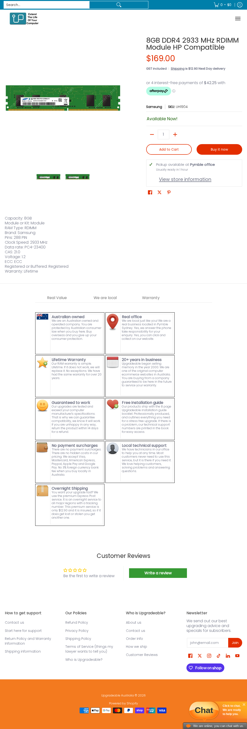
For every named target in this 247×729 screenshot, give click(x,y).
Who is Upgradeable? (84, 659)
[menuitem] (222, 5)
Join (235, 642)
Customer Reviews (142, 654)
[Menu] (238, 18)
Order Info (134, 638)
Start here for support (23, 630)
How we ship (136, 646)
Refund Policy (76, 622)
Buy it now (219, 149)
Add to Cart (169, 149)
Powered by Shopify (123, 703)
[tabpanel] (123, 414)
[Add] (175, 134)
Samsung (154, 106)
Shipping (178, 69)
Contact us (14, 622)
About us (133, 622)
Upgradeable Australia (117, 695)
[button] (150, 192)
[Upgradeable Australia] (24, 18)
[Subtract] (152, 134)
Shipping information (23, 651)
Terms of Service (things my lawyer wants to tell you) (89, 649)
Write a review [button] (158, 573)
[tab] (57, 298)
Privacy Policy (77, 630)
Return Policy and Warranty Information (28, 641)
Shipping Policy (78, 638)
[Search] (118, 4)
